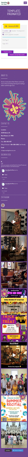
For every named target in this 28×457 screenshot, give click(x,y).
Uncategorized (20, 31)
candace (6, 31)
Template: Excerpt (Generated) (17, 54)
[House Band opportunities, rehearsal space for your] (14, 355)
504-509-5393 (14, 144)
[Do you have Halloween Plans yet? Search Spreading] (14, 328)
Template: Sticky (8, 52)
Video (5, 174)
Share (4, 179)
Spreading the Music (10, 170)
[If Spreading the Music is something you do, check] (14, 248)
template (16, 34)
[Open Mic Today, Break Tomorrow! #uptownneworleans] (14, 302)
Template (13, 31)
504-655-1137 (7, 141)
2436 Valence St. (5, 133)
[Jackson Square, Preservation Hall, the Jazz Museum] (14, 435)
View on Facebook (4, 177)
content (6, 34)
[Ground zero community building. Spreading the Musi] (14, 222)
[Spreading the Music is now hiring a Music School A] (14, 382)
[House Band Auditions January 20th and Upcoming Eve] (14, 275)
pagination (11, 34)
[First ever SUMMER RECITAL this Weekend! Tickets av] (14, 408)
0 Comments (7, 32)
